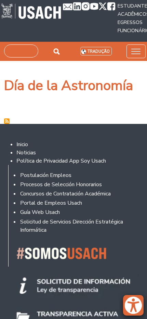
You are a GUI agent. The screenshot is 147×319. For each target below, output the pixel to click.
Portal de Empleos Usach (51, 203)
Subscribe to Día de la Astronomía (7, 121)
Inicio (22, 144)
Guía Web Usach (40, 212)
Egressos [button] (130, 22)
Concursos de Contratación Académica (65, 193)
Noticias (26, 152)
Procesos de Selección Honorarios (61, 184)
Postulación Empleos (45, 175)
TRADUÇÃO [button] (99, 51)
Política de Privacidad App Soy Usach (61, 161)
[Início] (31, 12)
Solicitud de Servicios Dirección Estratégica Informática (71, 226)
